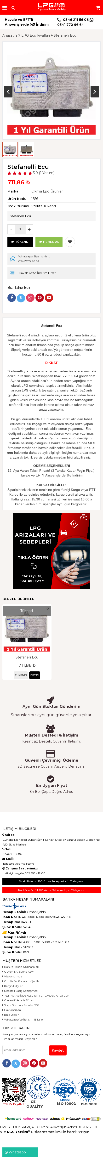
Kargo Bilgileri (13, 986)
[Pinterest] (39, 298)
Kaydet (58, 1050)
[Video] (49, 298)
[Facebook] (11, 298)
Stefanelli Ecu (27, 657)
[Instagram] (30, 298)
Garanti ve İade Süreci (18, 1000)
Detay (34, 675)
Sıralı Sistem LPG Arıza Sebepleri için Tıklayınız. (51, 881)
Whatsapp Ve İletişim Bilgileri (24, 1019)
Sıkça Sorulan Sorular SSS (21, 1005)
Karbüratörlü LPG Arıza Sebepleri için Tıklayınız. (51, 890)
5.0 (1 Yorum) (43, 173)
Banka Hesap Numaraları (21, 967)
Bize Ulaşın (11, 1014)
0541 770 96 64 (34, 259)
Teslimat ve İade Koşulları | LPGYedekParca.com (36, 995)
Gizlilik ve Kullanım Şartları (22, 981)
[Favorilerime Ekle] (70, 242)
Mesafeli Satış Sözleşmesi (20, 991)
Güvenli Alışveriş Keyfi (18, 971)
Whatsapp (17, 1152)
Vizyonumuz (12, 976)
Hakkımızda (12, 1010)
